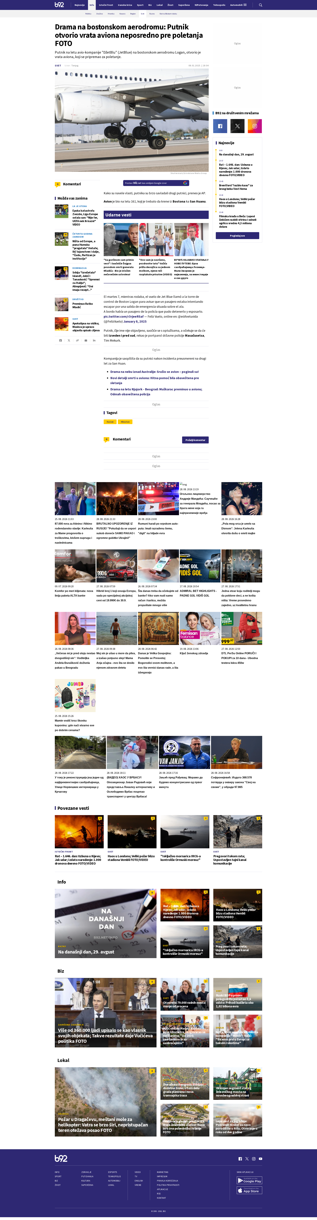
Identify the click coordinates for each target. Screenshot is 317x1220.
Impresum (162, 1176)
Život (58, 1185)
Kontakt (161, 1198)
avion (111, 421)
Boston (125, 421)
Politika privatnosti (168, 1185)
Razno (62, 946)
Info (57, 1172)
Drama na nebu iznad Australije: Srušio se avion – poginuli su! (154, 372)
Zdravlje (86, 1172)
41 (66, 268)
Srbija (220, 1027)
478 (65, 207)
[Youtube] (260, 1158)
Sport (58, 1176)
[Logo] (59, 5)
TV (136, 1176)
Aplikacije (162, 1189)
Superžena (87, 1185)
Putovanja (87, 1176)
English (139, 1180)
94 (66, 300)
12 (100, 818)
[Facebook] (220, 126)
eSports (112, 1172)
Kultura (85, 1180)
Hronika (63, 1113)
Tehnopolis (114, 1176)
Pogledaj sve (237, 235)
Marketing (162, 1172)
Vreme (138, 1185)
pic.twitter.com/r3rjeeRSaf (124, 316)
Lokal (111, 1185)
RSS (159, 1193)
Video (138, 1172)
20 (66, 319)
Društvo (78, 299)
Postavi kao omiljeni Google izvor (146, 183)
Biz (56, 1180)
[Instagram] (255, 126)
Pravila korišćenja (167, 1180)
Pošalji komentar (195, 440)
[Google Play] (249, 1181)
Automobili (114, 1180)
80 (66, 234)
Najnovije (80, 4)
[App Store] (249, 1190)
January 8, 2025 (135, 321)
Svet (58, 65)
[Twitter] (237, 126)
